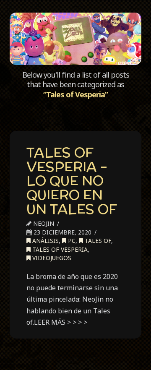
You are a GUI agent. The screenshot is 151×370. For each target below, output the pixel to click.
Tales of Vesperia (59, 249)
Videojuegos (51, 258)
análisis (45, 241)
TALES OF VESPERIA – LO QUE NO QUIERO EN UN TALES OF (71, 180)
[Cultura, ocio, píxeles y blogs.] (75, 39)
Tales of (97, 241)
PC (71, 241)
